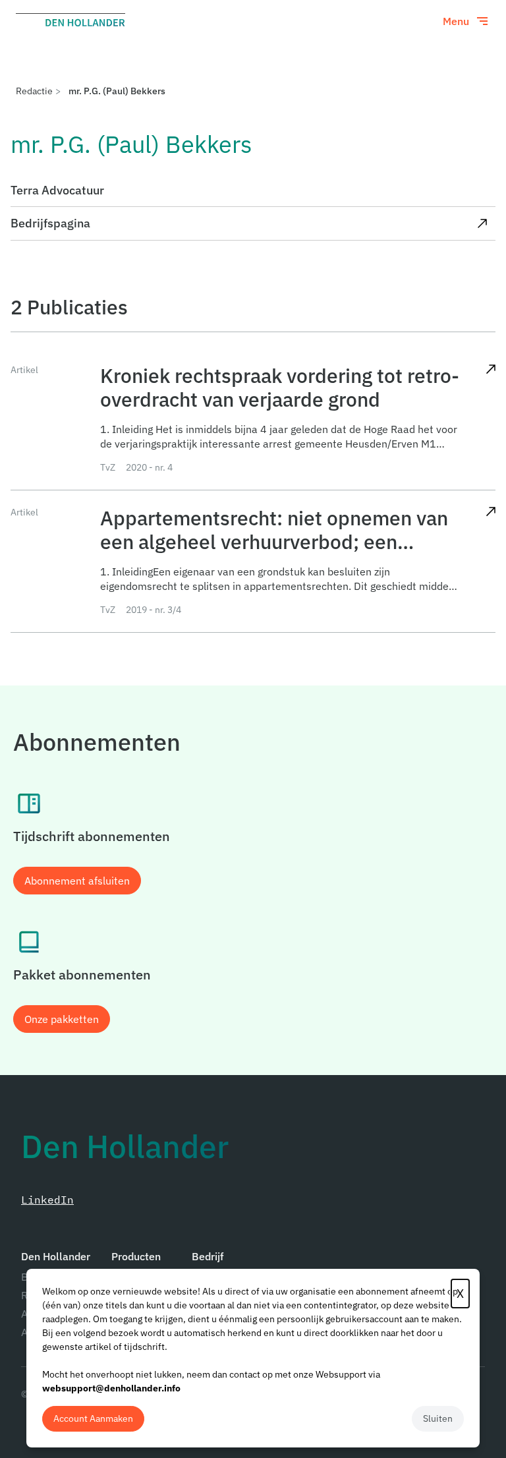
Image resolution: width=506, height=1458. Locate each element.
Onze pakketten (61, 1019)
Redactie (34, 91)
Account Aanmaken (93, 1418)
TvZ (107, 467)
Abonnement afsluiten (77, 880)
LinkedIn (47, 1199)
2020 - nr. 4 (149, 467)
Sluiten (438, 1418)
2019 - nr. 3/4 (153, 610)
